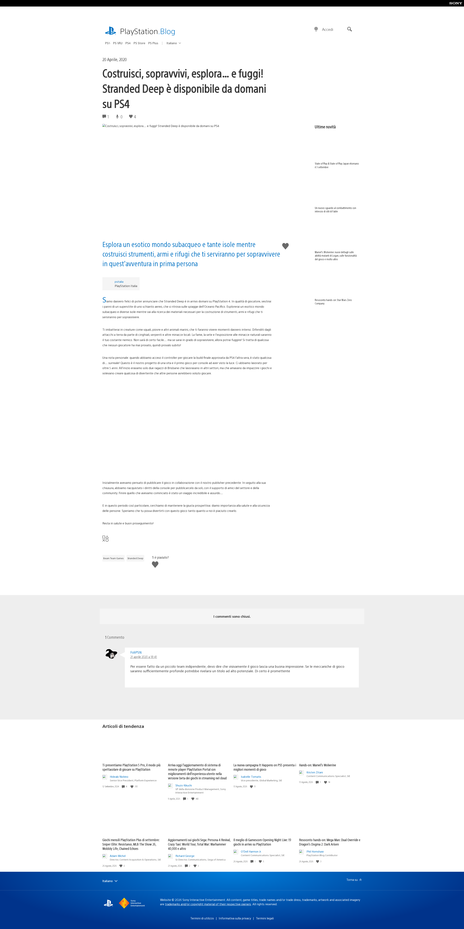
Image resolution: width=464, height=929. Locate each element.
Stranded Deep (135, 558)
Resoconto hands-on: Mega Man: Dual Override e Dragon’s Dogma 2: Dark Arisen (329, 842)
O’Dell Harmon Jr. (251, 851)
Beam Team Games (113, 558)
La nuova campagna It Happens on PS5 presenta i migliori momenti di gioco (264, 767)
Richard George (184, 855)
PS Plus (153, 43)
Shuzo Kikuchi (183, 785)
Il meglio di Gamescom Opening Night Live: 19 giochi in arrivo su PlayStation (262, 842)
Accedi (327, 29)
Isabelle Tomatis (251, 776)
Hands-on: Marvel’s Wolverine (317, 765)
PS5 (107, 43)
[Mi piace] (132, 786)
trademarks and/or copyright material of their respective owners (208, 904)
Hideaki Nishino (119, 776)
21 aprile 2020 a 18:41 (143, 657)
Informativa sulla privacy (235, 918)
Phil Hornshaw (315, 851)
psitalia (119, 281)
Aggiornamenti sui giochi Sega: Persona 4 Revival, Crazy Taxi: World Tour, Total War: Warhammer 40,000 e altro (199, 844)
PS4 (128, 43)
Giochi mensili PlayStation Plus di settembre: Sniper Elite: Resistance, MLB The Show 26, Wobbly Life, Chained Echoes (131, 844)
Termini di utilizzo (202, 918)
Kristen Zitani (314, 772)
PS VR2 (118, 43)
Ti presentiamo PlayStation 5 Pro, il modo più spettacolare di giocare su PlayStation (131, 767)
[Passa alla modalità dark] (316, 29)
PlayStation (147, 31)
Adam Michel (118, 855)
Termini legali (265, 918)
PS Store (139, 43)
